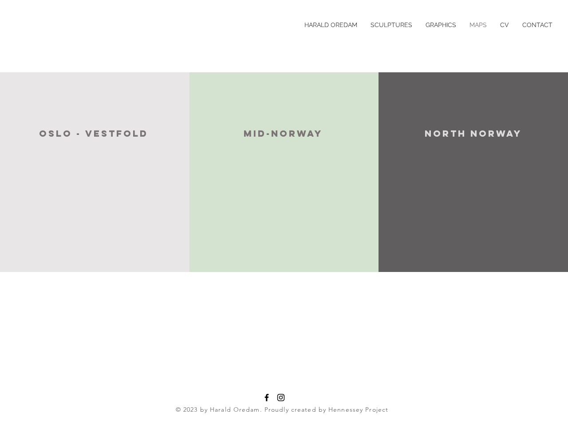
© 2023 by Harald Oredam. (219, 409)
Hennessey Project (358, 409)
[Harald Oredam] (267, 397)
